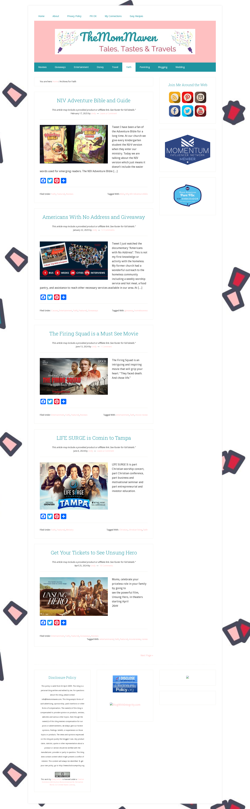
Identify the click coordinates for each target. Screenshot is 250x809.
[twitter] (187, 116)
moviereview (135, 639)
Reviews (69, 194)
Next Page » (146, 655)
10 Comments (106, 565)
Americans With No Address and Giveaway (93, 217)
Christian (123, 530)
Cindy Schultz (57, 779)
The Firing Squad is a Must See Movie (93, 333)
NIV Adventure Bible (139, 194)
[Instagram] (200, 103)
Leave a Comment (108, 113)
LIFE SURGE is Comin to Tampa (94, 437)
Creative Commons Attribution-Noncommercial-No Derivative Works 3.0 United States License (63, 782)
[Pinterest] (187, 103)
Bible (122, 194)
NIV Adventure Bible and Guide (93, 100)
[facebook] (174, 116)
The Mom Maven (125, 41)
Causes (54, 310)
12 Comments (107, 230)
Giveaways (93, 310)
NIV (127, 194)
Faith (53, 194)
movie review (141, 415)
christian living (135, 530)
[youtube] (200, 116)
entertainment (122, 415)
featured (124, 639)
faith (132, 415)
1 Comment (106, 346)
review (145, 639)
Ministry (69, 530)
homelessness (141, 310)
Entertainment (65, 310)
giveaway (129, 310)
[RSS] (174, 103)
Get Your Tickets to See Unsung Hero (94, 552)
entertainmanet (106, 639)
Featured (61, 194)
